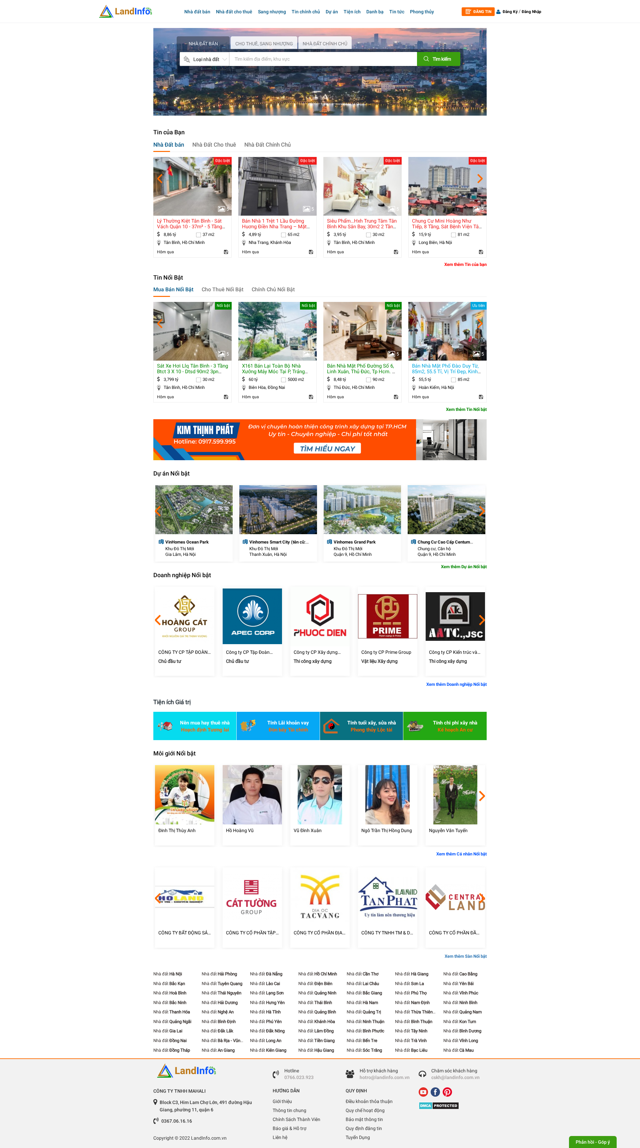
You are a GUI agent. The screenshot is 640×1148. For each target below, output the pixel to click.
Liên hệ (280, 1137)
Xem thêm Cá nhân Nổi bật (461, 853)
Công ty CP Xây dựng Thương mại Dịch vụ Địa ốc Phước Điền (250, 652)
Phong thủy (422, 11)
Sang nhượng (272, 11)
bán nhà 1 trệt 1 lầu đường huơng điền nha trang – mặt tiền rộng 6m (189, 226)
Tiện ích (352, 11)
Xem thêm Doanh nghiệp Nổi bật (456, 684)
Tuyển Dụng (358, 1137)
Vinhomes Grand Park (270, 542)
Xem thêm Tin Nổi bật (466, 409)
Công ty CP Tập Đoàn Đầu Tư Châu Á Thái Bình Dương (183, 652)
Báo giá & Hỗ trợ (289, 1128)
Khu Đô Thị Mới (179, 548)
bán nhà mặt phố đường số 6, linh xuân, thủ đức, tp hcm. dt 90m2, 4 (277, 371)
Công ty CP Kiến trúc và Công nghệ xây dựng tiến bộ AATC (387, 652)
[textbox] (313, 59)
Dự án (332, 11)
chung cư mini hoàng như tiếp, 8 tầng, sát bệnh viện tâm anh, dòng (362, 226)
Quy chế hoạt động (365, 1110)
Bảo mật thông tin (364, 1119)
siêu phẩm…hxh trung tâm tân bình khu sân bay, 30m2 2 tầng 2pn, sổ (277, 226)
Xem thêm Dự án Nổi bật (464, 566)
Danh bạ (375, 11)
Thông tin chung (289, 1110)
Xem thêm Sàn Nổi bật (466, 956)
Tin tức (396, 11)
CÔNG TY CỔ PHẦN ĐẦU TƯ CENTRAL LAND (386, 933)
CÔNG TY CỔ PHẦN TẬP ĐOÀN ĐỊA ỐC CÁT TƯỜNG (183, 933)
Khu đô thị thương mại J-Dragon (448, 542)
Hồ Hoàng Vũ (172, 830)
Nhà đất (167, 973)
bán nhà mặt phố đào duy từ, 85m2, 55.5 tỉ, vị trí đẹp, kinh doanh (360, 371)
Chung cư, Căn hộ (349, 548)
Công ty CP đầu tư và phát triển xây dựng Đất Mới (453, 652)
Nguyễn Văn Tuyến (380, 830)
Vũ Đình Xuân (240, 830)
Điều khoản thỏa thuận (369, 1101)
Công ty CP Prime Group (319, 652)
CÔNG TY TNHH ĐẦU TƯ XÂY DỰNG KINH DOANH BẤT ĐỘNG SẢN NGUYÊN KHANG (455, 933)
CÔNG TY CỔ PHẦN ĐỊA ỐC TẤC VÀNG (250, 933)
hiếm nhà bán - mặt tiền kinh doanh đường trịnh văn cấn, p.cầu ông (445, 371)
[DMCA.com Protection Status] (450, 1106)
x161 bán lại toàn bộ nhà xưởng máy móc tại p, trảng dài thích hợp (188, 371)
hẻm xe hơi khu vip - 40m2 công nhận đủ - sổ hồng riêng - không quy (446, 226)
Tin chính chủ (306, 11)
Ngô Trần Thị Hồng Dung (319, 830)
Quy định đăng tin (364, 1128)
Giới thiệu (282, 1101)
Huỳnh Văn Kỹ (443, 830)
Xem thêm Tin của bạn (465, 264)
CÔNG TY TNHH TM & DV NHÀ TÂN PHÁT (319, 933)
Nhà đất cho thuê (234, 11)
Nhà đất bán (197, 11)
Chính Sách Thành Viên (296, 1119)
